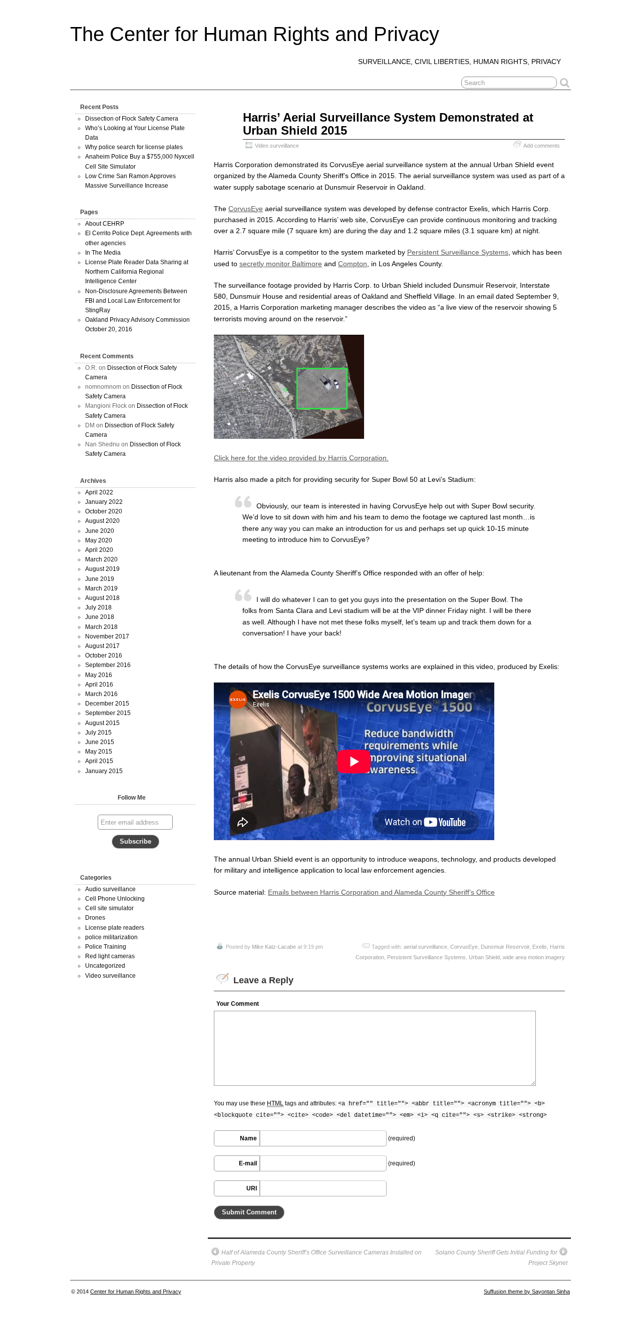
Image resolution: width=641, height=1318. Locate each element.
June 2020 (99, 530)
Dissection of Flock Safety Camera (131, 118)
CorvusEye (245, 209)
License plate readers (114, 927)
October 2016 (103, 655)
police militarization (111, 937)
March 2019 (101, 588)
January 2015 (104, 771)
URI (251, 1188)
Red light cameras (110, 956)
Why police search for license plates (134, 147)
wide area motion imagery (534, 957)
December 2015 (107, 703)
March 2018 (101, 626)
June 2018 (99, 616)
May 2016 (98, 675)
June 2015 (99, 742)
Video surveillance (277, 146)
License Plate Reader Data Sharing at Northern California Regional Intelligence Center (136, 272)
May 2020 (98, 540)
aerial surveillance (425, 947)
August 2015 (102, 723)
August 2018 (102, 597)
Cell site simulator (109, 908)
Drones (95, 917)
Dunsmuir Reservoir (505, 947)
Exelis (539, 947)
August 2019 (102, 568)
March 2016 (101, 694)
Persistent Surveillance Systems (457, 252)
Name (248, 1138)
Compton (352, 264)
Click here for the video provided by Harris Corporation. (301, 458)
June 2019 (99, 578)
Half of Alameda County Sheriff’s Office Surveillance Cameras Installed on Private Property (316, 1258)
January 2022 (104, 501)
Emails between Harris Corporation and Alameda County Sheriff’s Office (381, 892)
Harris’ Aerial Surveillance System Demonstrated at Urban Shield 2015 (388, 124)
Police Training (105, 946)
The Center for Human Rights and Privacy (254, 34)
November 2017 (107, 636)
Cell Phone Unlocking (115, 898)
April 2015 (99, 761)
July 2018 (98, 607)
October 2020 (103, 511)
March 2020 (101, 559)
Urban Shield (484, 957)
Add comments (541, 146)
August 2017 (102, 645)
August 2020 (102, 520)
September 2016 (108, 665)
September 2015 (108, 713)
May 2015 (98, 751)
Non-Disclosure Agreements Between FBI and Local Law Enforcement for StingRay (136, 301)
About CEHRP (104, 223)
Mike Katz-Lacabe (274, 947)
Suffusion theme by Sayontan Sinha (527, 1291)
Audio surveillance (110, 889)
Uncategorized (105, 965)
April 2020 (99, 549)
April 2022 (99, 492)
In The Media (103, 252)
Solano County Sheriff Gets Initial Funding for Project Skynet (501, 1258)
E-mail (248, 1163)
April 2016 (99, 684)
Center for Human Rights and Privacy (135, 1291)
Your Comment (237, 1003)
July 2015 (98, 732)
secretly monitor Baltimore (280, 264)
